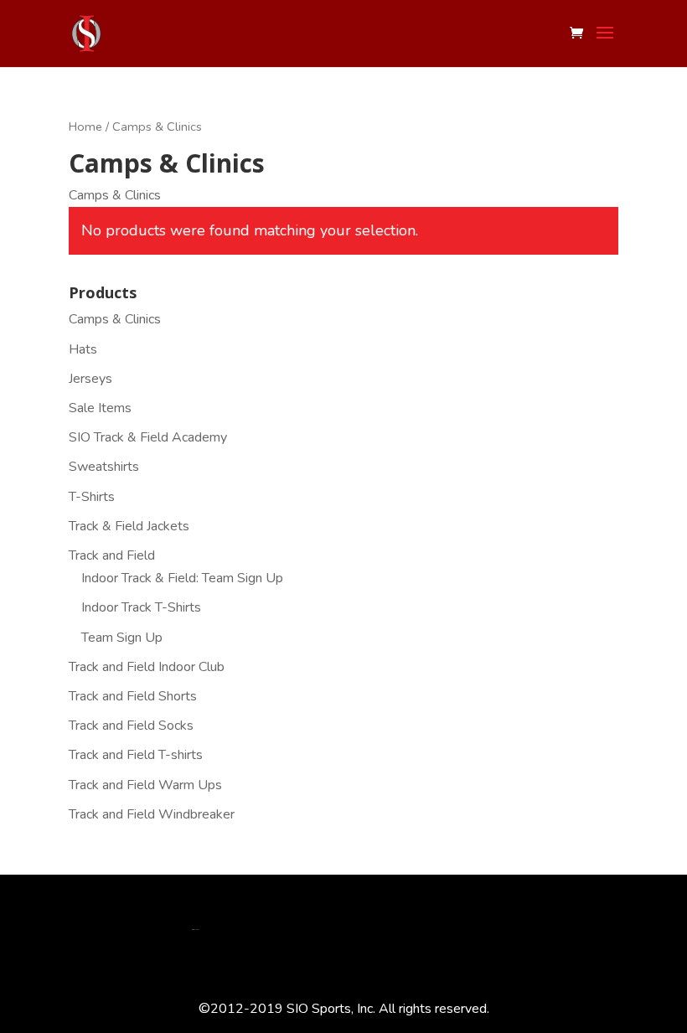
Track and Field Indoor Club (147, 667)
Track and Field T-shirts (136, 755)
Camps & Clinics (115, 319)
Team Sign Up (122, 637)
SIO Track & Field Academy (148, 437)
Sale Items (100, 408)
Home (85, 126)
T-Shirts (92, 497)
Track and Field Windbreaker (152, 814)
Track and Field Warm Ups (145, 785)
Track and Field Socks (131, 725)
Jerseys (90, 378)
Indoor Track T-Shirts (141, 607)
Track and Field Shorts (133, 696)
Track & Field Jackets (129, 526)
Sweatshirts (104, 466)
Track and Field (112, 555)
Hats (83, 349)
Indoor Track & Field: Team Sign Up (182, 578)
